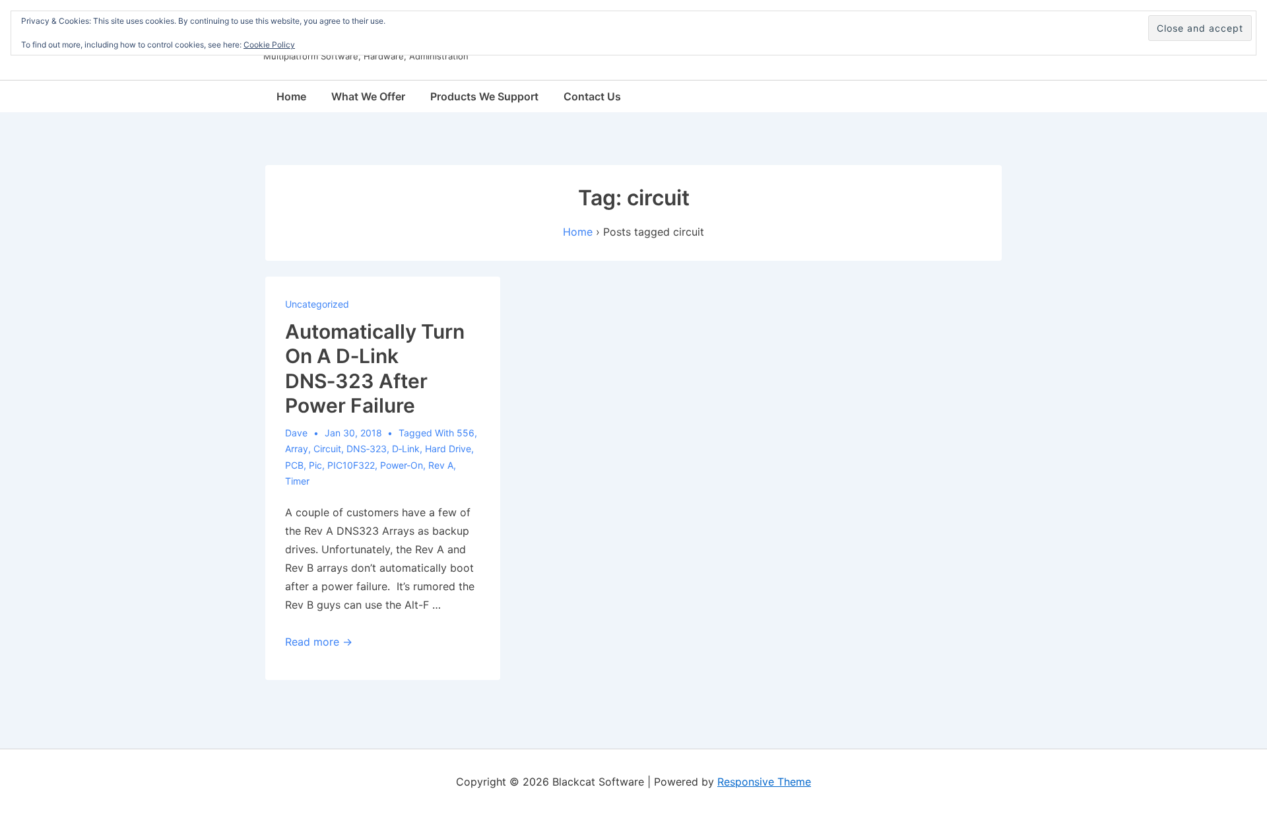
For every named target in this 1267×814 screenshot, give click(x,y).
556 (465, 432)
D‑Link (406, 448)
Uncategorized (317, 304)
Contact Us (592, 96)
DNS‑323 (366, 448)
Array (296, 448)
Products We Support (484, 96)
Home (291, 96)
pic (315, 465)
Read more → (318, 641)
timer (297, 481)
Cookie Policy (269, 45)
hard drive (448, 448)
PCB (294, 465)
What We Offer (368, 96)
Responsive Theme (764, 781)
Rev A (440, 465)
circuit (327, 448)
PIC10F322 (351, 465)
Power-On (401, 465)
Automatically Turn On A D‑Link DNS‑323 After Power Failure (375, 369)
